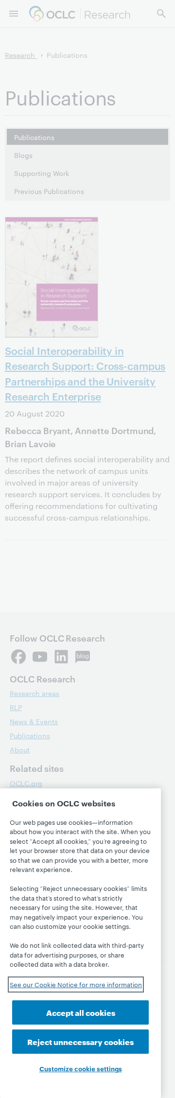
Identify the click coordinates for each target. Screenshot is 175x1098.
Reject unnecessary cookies (80, 1041)
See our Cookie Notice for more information (76, 984)
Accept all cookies (80, 1012)
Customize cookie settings (80, 1068)
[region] (80, 943)
